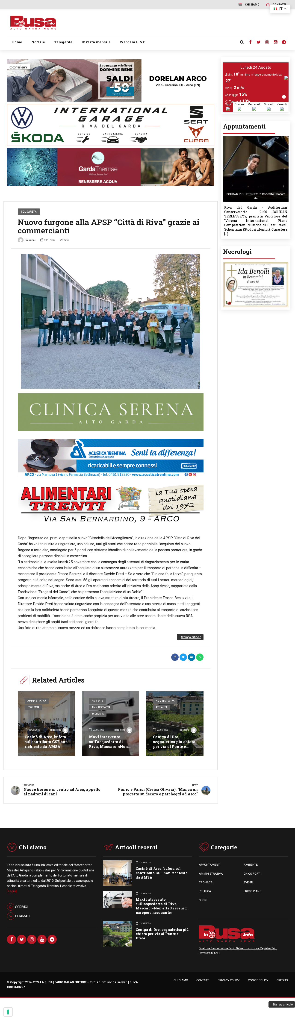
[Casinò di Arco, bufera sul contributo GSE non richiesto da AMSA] (46, 723)
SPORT (203, 900)
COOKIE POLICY (258, 980)
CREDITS (282, 980)
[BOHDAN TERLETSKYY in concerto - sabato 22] (256, 138)
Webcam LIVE (132, 42)
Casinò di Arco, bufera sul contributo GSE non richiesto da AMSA (46, 741)
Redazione (30, 240)
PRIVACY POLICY (228, 980)
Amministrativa (36, 700)
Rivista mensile (96, 42)
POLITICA (205, 891)
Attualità (161, 707)
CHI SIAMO (181, 980)
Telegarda (63, 42)
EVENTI (248, 882)
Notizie (38, 42)
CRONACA (206, 882)
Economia (33, 707)
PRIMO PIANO (253, 891)
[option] (110, 321)
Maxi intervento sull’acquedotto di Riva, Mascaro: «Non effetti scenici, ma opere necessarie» (108, 746)
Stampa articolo (191, 637)
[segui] (12, 891)
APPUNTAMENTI (209, 864)
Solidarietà (28, 211)
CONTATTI (202, 980)
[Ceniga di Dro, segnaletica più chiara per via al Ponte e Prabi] (175, 723)
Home (17, 42)
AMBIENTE (251, 864)
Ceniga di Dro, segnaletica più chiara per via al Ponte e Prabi (174, 743)
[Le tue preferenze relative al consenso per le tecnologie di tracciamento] (8, 1012)
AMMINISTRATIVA (211, 873)
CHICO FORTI (252, 873)
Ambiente (97, 700)
